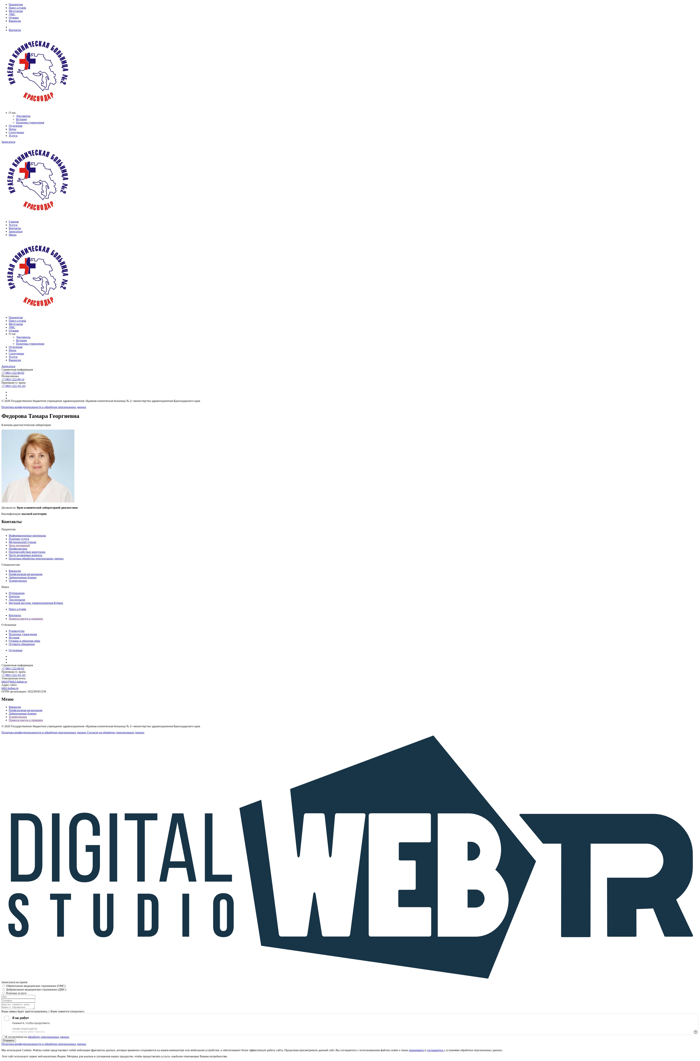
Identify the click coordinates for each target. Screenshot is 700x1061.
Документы (23, 116)
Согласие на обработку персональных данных (115, 732)
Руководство (16, 631)
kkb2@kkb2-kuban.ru (14, 681)
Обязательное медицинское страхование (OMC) (35, 985)
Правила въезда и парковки (26, 618)
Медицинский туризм (22, 542)
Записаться (8, 141)
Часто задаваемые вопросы (25, 555)
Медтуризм (16, 11)
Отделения (15, 125)
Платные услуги (19, 538)
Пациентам (16, 4)
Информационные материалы (27, 535)
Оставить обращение (22, 644)
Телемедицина (18, 580)
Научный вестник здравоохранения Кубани (36, 602)
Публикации (17, 593)
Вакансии (15, 20)
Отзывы (14, 17)
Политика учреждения (30, 122)
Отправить (9, 1040)
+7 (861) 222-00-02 (12, 372)
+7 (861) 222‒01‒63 (13, 385)
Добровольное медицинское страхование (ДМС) (36, 989)
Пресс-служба (17, 7)
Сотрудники (16, 132)
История (21, 119)
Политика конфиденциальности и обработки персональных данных (43, 407)
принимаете (417, 1050)
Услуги (13, 135)
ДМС (12, 14)
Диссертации (17, 599)
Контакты (15, 30)
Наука (12, 129)
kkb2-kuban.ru (9, 688)
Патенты (14, 596)
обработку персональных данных (48, 1036)
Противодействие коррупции (27, 551)
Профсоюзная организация (25, 574)
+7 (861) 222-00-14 (12, 379)
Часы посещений (19, 545)
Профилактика (18, 548)
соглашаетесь (435, 1050)
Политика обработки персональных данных (36, 558)
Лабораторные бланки (22, 577)
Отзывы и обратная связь (24, 640)
